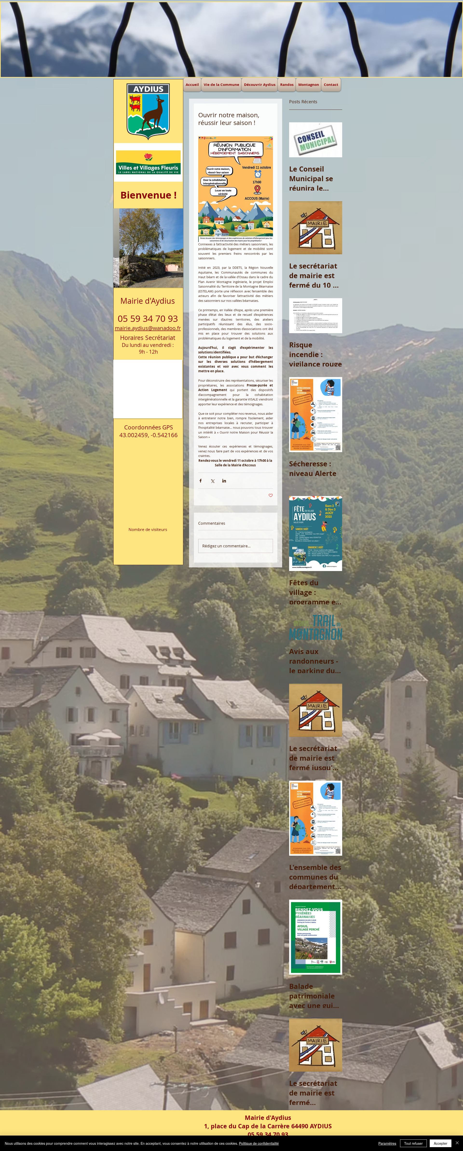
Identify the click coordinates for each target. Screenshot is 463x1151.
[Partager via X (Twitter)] (212, 480)
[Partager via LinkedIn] (224, 480)
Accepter (440, 1143)
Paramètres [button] (387, 1143)
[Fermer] (457, 1143)
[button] (231, 39)
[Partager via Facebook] (200, 480)
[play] (170, 212)
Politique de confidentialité (259, 1143)
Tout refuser (413, 1143)
